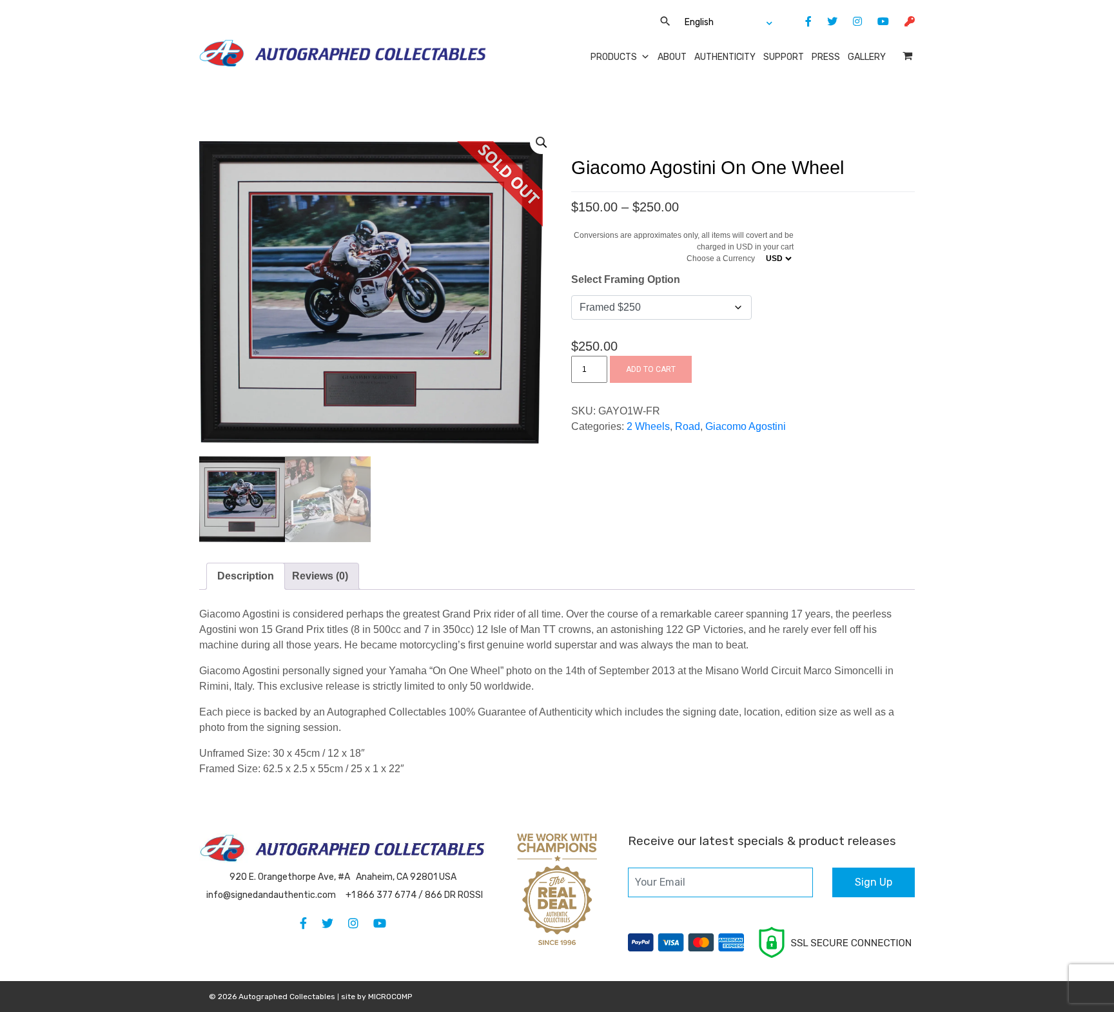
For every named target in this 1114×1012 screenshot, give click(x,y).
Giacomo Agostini (745, 426)
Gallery (867, 57)
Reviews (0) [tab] (320, 575)
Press (826, 57)
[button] (541, 142)
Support (783, 57)
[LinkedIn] (851, 21)
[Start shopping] (909, 56)
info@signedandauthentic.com (271, 895)
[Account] (903, 21)
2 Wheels (648, 426)
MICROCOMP (390, 996)
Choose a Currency (721, 258)
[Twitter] (825, 21)
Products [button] (614, 57)
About (672, 57)
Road (687, 426)
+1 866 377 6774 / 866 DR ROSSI (414, 895)
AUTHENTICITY (725, 57)
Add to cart (651, 369)
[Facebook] (802, 21)
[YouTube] (877, 21)
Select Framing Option (625, 279)
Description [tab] (245, 575)
